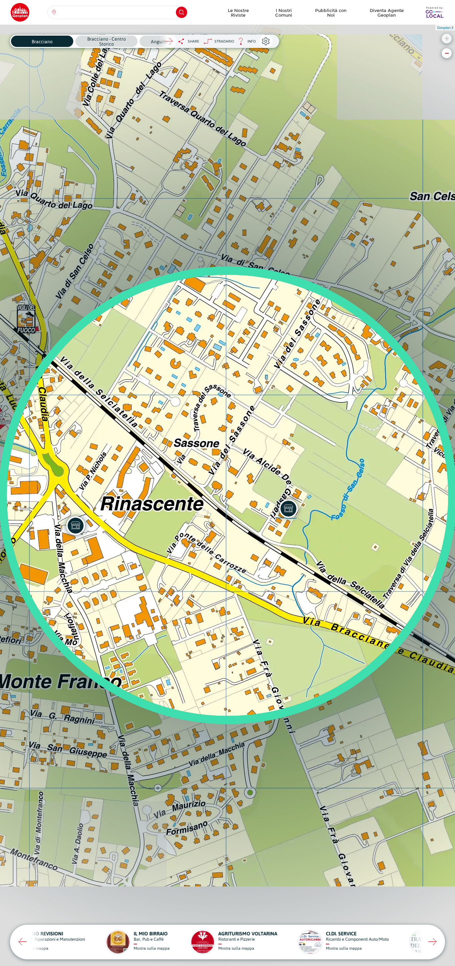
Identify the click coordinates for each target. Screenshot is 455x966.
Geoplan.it (445, 27)
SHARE (193, 41)
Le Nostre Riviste (238, 13)
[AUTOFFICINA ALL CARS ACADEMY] (75, 525)
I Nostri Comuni (283, 13)
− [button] (447, 53)
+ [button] (447, 38)
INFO (245, 43)
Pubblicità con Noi (330, 13)
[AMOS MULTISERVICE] (288, 508)
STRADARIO (224, 41)
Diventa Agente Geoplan (387, 13)
